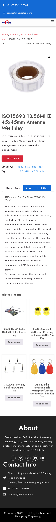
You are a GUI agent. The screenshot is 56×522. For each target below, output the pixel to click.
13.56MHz (24, 171)
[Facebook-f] (13, 458)
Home (5, 35)
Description (13, 188)
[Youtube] (42, 458)
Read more (14, 342)
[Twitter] (20, 458)
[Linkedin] (35, 458)
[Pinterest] (28, 458)
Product (14, 35)
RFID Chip (42, 188)
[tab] (13, 188)
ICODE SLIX (37, 171)
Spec (28, 188)
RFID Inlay (24, 167)
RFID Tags (26, 35)
